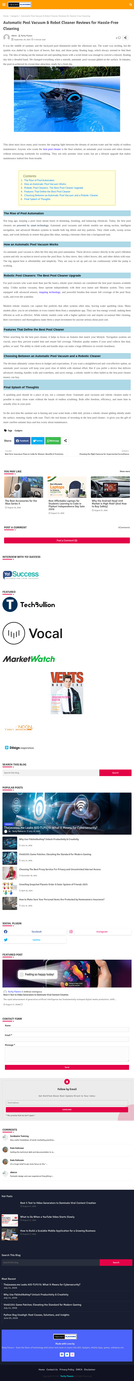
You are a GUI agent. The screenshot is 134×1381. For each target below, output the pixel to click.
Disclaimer (89, 1369)
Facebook (24, 440)
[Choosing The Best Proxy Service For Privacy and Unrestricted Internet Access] (9, 873)
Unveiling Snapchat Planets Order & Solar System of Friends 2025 (53, 884)
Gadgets (15, 16)
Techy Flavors (67, 1376)
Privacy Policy (66, 1369)
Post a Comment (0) (67, 540)
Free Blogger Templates (89, 1373)
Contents (29, 176)
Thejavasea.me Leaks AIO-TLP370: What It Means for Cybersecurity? (42, 1284)
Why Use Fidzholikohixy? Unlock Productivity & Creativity (49, 839)
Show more (125, 471)
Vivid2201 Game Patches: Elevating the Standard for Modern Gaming (55, 854)
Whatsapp (54, 440)
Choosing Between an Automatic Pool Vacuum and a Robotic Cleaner (61, 195)
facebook (37, 931)
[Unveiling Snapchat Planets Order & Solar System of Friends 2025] (9, 888)
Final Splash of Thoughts (37, 199)
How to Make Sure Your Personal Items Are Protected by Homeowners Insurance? (61, 899)
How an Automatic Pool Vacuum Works (45, 184)
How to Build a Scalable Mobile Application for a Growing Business (57, 1230)
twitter (37, 940)
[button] (130, 4)
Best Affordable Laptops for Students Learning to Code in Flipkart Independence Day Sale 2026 (67, 505)
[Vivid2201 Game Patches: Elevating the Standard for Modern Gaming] (9, 858)
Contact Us (52, 1369)
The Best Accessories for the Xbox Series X (21, 502)
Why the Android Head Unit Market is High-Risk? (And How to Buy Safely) (109, 504)
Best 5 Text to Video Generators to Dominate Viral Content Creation (35, 995)
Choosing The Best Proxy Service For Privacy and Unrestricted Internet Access (60, 869)
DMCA (79, 1369)
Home (6, 16)
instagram (102, 931)
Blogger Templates (53, 1373)
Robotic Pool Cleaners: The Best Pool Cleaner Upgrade (53, 187)
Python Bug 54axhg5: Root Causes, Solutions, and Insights (36, 1315)
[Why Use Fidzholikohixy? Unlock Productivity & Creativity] (9, 843)
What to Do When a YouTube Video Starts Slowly (47, 1217)
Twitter (39, 440)
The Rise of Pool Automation (39, 180)
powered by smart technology (33, 225)
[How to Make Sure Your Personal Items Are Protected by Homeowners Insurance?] (9, 903)
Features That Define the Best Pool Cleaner (47, 191)
